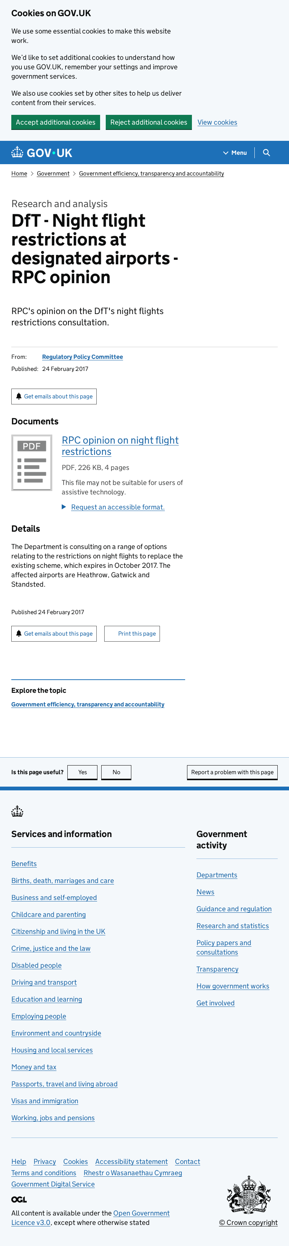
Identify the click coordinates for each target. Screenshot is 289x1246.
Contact (187, 1161)
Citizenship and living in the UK (58, 931)
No (122, 772)
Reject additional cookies (148, 122)
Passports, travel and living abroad (64, 1084)
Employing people (38, 1016)
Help (18, 1161)
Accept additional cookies (56, 122)
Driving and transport (44, 982)
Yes (87, 772)
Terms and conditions (43, 1172)
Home (19, 173)
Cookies (75, 1161)
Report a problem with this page (232, 772)
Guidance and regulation (234, 908)
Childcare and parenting (48, 914)
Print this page (137, 633)
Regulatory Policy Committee (82, 356)
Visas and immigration (44, 1101)
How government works (232, 986)
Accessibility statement (131, 1161)
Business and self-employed (54, 897)
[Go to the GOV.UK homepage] (41, 153)
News (205, 892)
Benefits (24, 863)
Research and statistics (232, 925)
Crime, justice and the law (51, 948)
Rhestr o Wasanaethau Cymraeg (133, 1172)
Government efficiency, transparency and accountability (151, 173)
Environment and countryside (56, 1033)
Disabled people (36, 965)
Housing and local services (52, 1050)
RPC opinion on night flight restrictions (120, 446)
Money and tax (33, 1067)
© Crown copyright (248, 1222)
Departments (216, 875)
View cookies (217, 122)
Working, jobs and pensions (53, 1117)
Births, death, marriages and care (62, 880)
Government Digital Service (53, 1184)
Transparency (217, 969)
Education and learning (46, 999)
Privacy (44, 1161)
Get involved (215, 1003)
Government (53, 173)
